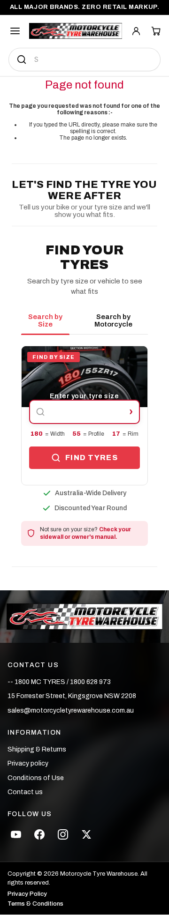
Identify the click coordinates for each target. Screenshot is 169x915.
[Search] (21, 59)
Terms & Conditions (35, 904)
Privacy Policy (27, 894)
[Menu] (15, 31)
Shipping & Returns (37, 749)
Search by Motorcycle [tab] (113, 320)
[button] (84, 415)
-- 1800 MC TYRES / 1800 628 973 (59, 681)
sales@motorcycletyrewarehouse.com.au (71, 710)
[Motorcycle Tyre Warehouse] (84, 616)
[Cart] (155, 31)
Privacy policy (28, 763)
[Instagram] (62, 834)
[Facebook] (39, 834)
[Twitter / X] (86, 834)
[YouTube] (16, 834)
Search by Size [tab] (45, 320)
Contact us (25, 792)
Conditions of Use (36, 777)
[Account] (136, 31)
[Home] (75, 31)
